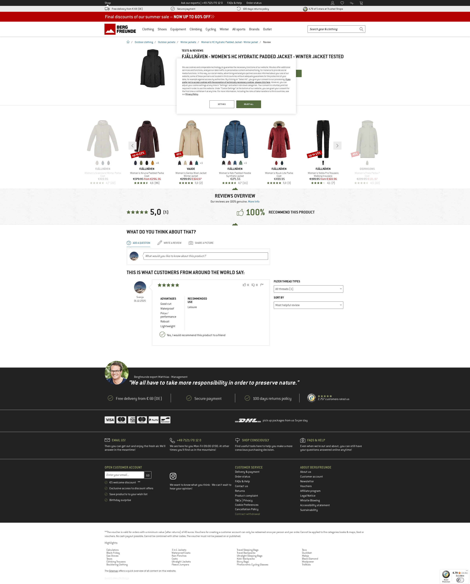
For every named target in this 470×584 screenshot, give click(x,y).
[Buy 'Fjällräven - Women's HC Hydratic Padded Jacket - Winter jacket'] (152, 68)
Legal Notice (307, 496)
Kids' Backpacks (246, 558)
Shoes (162, 29)
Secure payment (186, 8)
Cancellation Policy (246, 509)
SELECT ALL (249, 104)
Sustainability (309, 510)
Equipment (178, 29)
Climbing (196, 29)
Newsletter (307, 481)
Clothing (148, 29)
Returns (240, 491)
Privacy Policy (191, 94)
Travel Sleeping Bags (247, 550)
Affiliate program (310, 491)
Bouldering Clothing (117, 564)
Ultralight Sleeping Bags (249, 555)
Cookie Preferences (246, 505)
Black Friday (113, 552)
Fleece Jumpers (180, 564)
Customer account (311, 476)
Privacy (248, 500)
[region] (236, 86)
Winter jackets (188, 42)
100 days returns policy (256, 8)
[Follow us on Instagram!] (176, 477)
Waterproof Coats (181, 552)
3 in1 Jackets (179, 550)
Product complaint (246, 496)
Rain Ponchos (179, 555)
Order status (242, 476)
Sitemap (113, 570)
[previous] (133, 146)
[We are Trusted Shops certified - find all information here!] (311, 398)
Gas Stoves (112, 555)
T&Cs (238, 500)
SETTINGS (222, 104)
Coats (175, 558)
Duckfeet (307, 552)
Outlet (267, 29)
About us (305, 472)
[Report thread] (261, 285)
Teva (304, 550)
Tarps (109, 558)
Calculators (112, 550)
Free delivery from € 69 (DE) (127, 8)
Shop (108, 3)
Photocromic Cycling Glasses (252, 564)
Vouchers (306, 486)
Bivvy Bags (243, 561)
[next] (337, 146)
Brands (254, 29)
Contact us (241, 486)
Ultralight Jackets (181, 561)
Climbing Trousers (116, 561)
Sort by (279, 297)
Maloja (305, 555)
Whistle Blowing (310, 500)
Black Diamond (310, 558)
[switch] (460, 580)
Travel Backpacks (246, 552)
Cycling (211, 29)
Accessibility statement (315, 505)
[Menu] (467, 571)
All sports (238, 29)
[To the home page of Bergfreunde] (121, 29)
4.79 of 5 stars (325, 8)
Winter (224, 29)
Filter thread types (287, 281)
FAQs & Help (242, 481)
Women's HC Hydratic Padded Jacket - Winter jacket (229, 42)
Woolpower (308, 561)
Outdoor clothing (144, 42)
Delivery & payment (247, 472)
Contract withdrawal (247, 514)
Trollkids (306, 564)
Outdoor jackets (166, 42)
